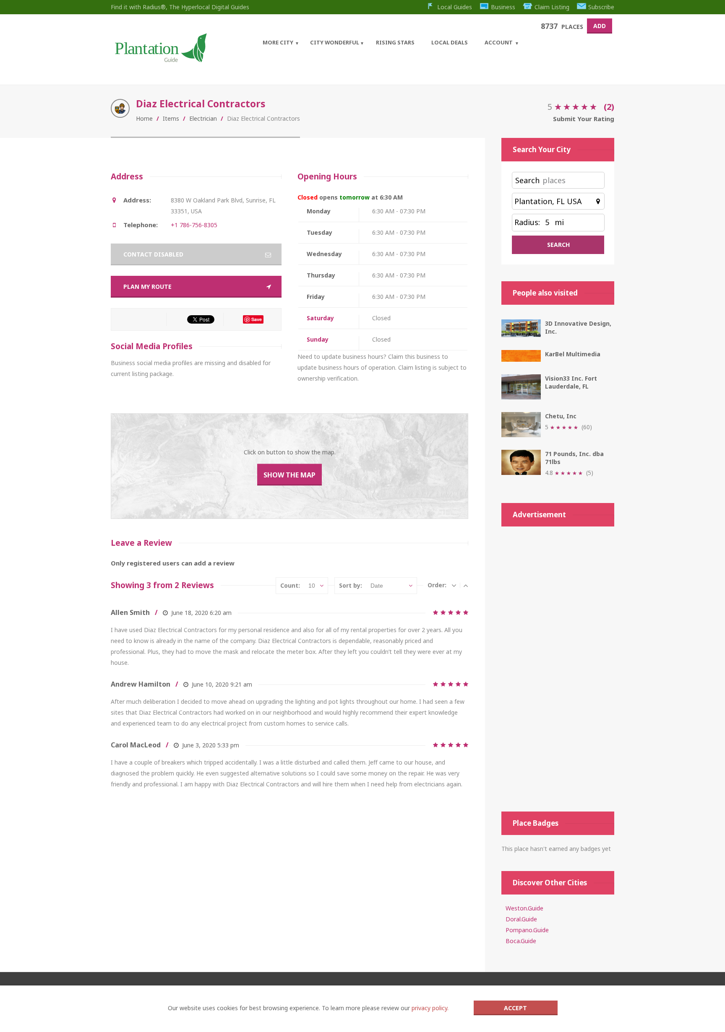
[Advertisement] (557, 669)
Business (503, 7)
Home (144, 118)
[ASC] (465, 585)
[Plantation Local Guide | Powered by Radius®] (160, 59)
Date (376, 585)
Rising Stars (395, 42)
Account (499, 42)
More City (278, 42)
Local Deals (449, 42)
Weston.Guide (524, 908)
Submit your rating (583, 118)
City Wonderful (334, 42)
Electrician (203, 118)
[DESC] (453, 585)
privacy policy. (430, 1008)
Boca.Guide (521, 941)
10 (311, 585)
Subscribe (601, 7)
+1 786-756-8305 (194, 225)
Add (599, 26)
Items (171, 118)
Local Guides (454, 7)
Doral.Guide (521, 919)
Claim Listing (552, 7)
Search (527, 180)
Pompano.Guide (527, 930)
